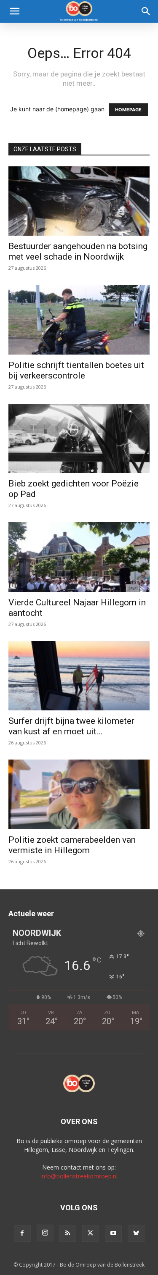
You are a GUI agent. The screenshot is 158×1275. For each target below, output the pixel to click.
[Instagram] (45, 1233)
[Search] (146, 11)
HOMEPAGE (128, 110)
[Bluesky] (136, 1233)
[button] (14, 11)
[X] (90, 1233)
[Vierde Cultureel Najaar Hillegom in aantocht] (79, 556)
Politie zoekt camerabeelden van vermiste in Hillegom (72, 845)
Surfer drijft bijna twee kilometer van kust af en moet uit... (71, 726)
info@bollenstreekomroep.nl (79, 1176)
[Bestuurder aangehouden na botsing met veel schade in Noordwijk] (79, 201)
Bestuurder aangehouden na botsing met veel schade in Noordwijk (77, 251)
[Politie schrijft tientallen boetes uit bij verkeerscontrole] (79, 319)
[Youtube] (113, 1233)
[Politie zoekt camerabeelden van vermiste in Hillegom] (79, 794)
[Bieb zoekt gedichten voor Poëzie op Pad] (79, 438)
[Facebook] (22, 1233)
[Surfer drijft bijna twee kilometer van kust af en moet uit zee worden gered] (79, 675)
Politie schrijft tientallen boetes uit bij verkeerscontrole (76, 370)
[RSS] (67, 1233)
